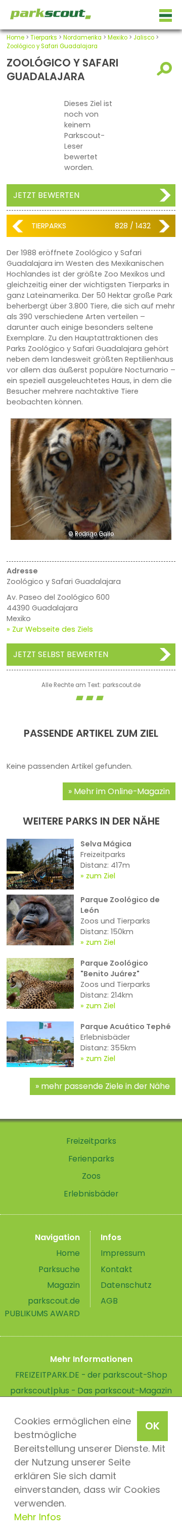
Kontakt (116, 1269)
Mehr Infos (37, 1517)
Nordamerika (82, 37)
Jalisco (143, 37)
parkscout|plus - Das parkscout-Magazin (91, 1390)
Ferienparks (91, 1159)
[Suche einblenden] (166, 69)
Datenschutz (126, 1285)
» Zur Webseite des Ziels (50, 629)
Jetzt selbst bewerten (60, 654)
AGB (109, 1301)
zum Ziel (100, 876)
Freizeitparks (91, 1141)
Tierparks (43, 37)
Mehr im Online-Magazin (122, 791)
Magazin (63, 1285)
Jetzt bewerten (46, 195)
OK (152, 1426)
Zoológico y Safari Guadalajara (52, 46)
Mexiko (117, 37)
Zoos (91, 1176)
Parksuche (59, 1269)
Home (15, 37)
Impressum (123, 1253)
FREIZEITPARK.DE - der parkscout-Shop (91, 1375)
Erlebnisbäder (91, 1194)
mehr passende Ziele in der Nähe (105, 1086)
